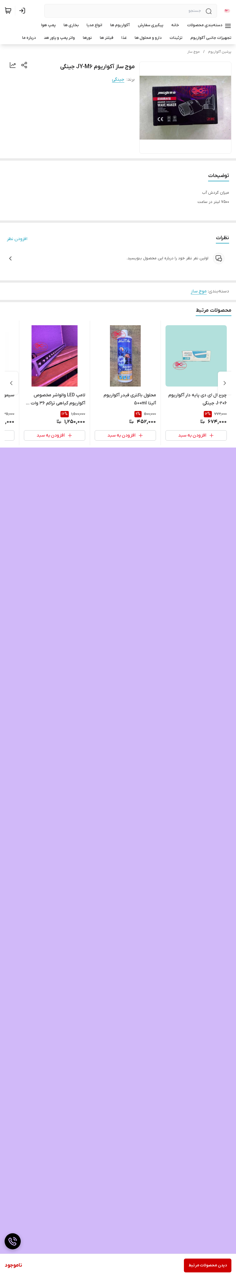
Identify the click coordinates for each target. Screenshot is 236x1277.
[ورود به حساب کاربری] (23, 11)
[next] (11, 383)
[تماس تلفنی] (13, 1241)
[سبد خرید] (8, 10)
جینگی (118, 79)
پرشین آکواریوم (219, 52)
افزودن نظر (17, 239)
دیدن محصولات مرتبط (208, 1265)
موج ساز (193, 52)
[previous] (225, 383)
